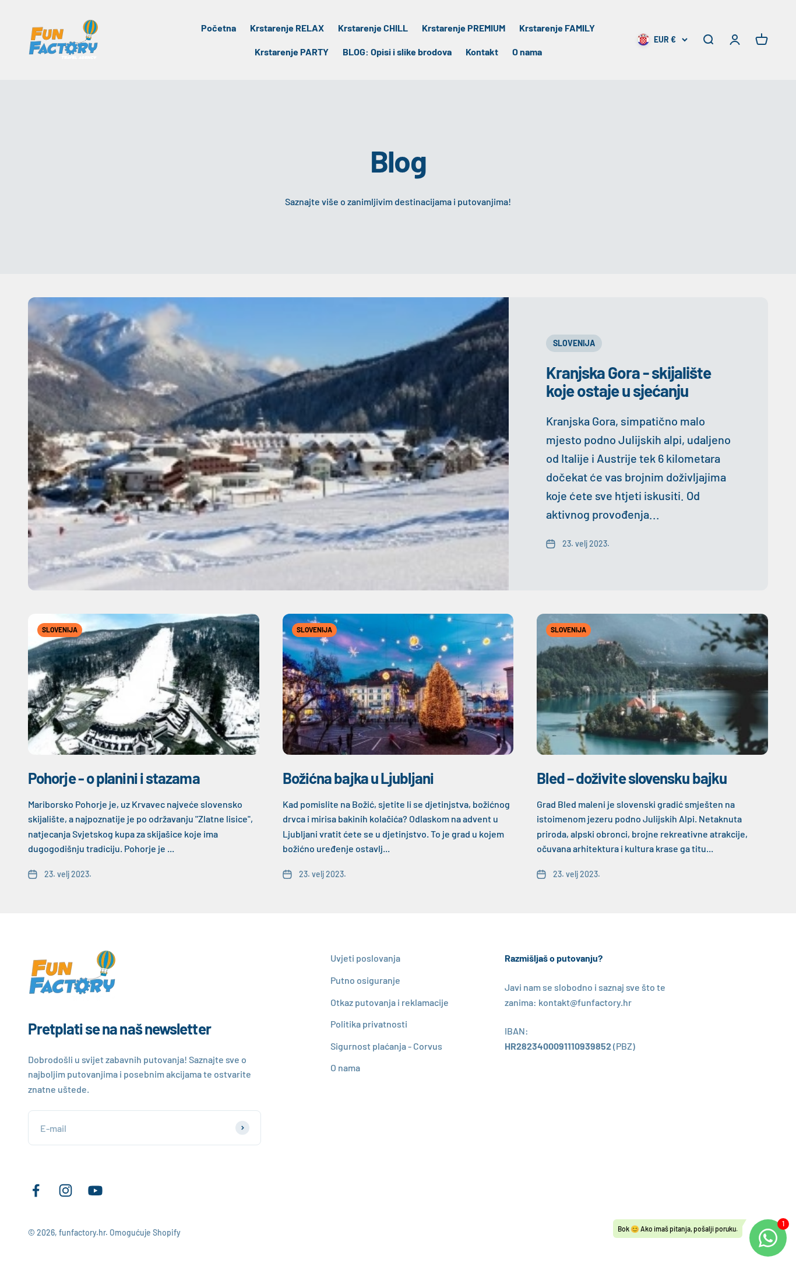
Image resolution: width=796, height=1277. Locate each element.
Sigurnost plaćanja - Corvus (386, 1045)
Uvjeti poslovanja (365, 957)
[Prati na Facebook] (36, 1190)
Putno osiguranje (365, 980)
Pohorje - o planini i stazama (114, 778)
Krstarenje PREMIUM (463, 27)
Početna (218, 27)
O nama (527, 51)
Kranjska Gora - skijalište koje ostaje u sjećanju (629, 381)
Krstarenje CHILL (373, 27)
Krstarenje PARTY (292, 51)
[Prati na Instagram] (65, 1190)
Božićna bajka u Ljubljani (358, 778)
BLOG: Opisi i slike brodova (397, 51)
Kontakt (482, 51)
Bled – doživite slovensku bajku (632, 778)
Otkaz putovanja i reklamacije (389, 1002)
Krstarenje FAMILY (557, 27)
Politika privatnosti (368, 1023)
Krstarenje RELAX (287, 27)
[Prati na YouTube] (95, 1190)
